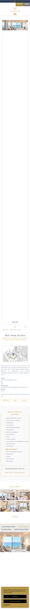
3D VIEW (24, 400)
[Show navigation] (15, 14)
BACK (16, 516)
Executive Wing (6, 529)
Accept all (15, 596)
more (14, 1)
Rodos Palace (5, 329)
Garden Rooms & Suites (21, 529)
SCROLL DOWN (15, 322)
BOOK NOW (19, 3)
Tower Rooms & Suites (8, 527)
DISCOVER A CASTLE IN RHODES (15, 472)
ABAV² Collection (23, 527)
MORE (15, 542)
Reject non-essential (15, 601)
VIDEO (15, 400)
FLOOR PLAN (6, 400)
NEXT (25, 327)
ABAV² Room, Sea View (15, 329)
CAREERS (26, 4)
